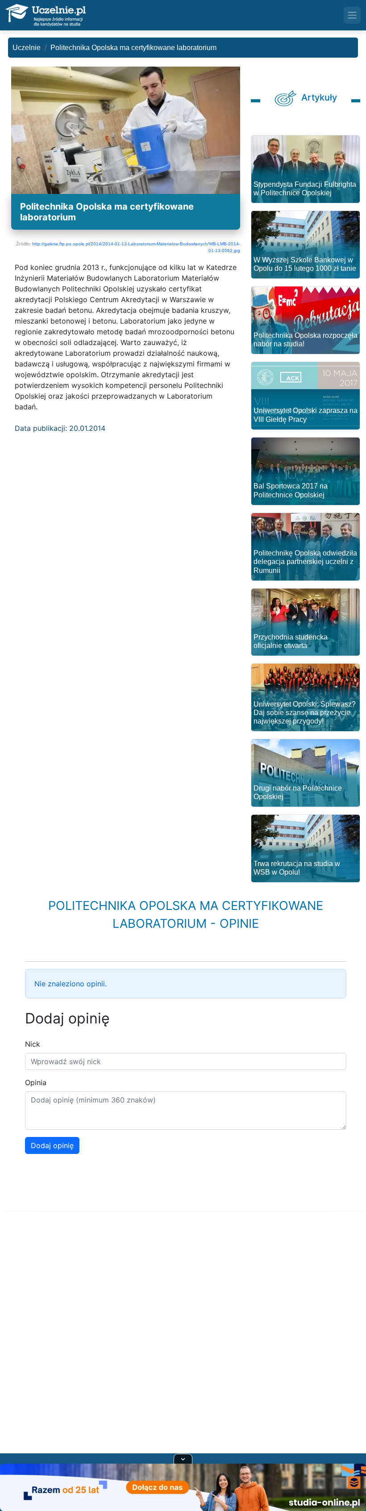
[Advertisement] (183, 1343)
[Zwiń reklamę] (183, 1459)
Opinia (35, 1082)
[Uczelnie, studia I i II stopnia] (45, 15)
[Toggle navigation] (352, 15)
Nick (32, 1044)
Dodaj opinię (52, 1145)
